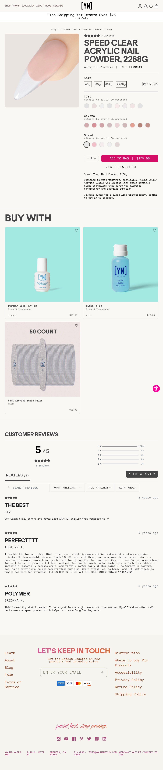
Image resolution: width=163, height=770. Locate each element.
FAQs (9, 675)
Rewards (58, 5)
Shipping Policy (130, 694)
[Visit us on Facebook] (74, 738)
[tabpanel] (81, 552)
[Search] (146, 5)
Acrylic (55, 29)
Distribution (127, 653)
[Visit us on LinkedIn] (104, 738)
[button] (121, 446)
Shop (8, 5)
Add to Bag (130, 158)
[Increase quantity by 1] (95, 158)
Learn (10, 653)
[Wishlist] (151, 6)
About (39, 5)
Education (27, 5)
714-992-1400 (80, 753)
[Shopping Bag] (156, 5)
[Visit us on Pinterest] (81, 738)
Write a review (142, 474)
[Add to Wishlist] (76, 230)
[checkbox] (127, 488)
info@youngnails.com (103, 752)
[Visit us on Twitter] (89, 738)
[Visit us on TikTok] (97, 738)
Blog (48, 5)
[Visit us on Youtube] (66, 738)
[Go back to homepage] (86, 6)
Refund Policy (128, 687)
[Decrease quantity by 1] (87, 158)
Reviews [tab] (16, 475)
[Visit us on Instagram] (58, 738)
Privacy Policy (129, 680)
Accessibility (128, 672)
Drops (16, 5)
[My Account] (140, 5)
